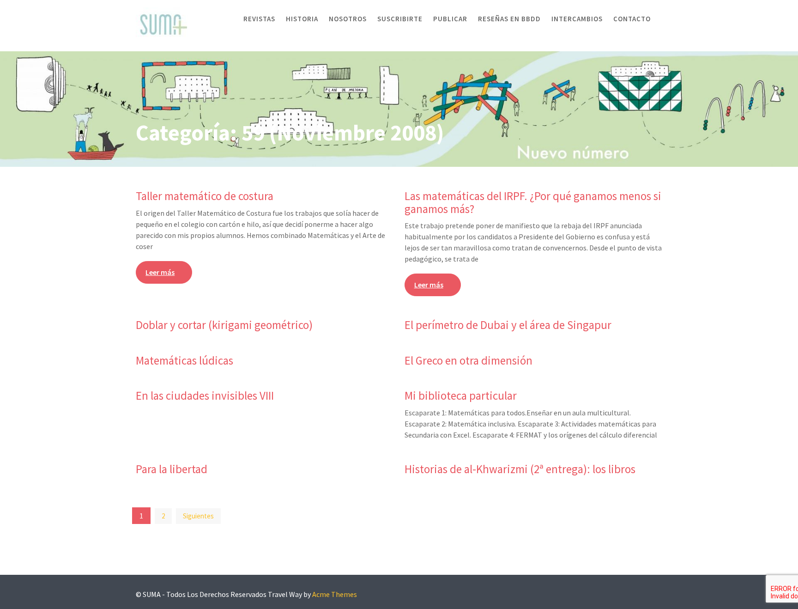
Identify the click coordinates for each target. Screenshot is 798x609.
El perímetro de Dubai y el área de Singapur (508, 324)
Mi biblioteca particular (461, 395)
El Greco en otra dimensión (468, 360)
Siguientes (198, 516)
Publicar (450, 18)
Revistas (259, 18)
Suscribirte (400, 18)
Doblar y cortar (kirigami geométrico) (224, 324)
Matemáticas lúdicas (184, 360)
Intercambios (577, 18)
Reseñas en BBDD (509, 18)
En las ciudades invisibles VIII (205, 395)
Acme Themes (334, 594)
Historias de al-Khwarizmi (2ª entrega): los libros (520, 469)
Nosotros (348, 18)
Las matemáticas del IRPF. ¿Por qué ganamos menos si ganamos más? (533, 202)
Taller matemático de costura (204, 196)
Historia (302, 18)
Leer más (160, 272)
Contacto (632, 18)
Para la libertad (171, 469)
